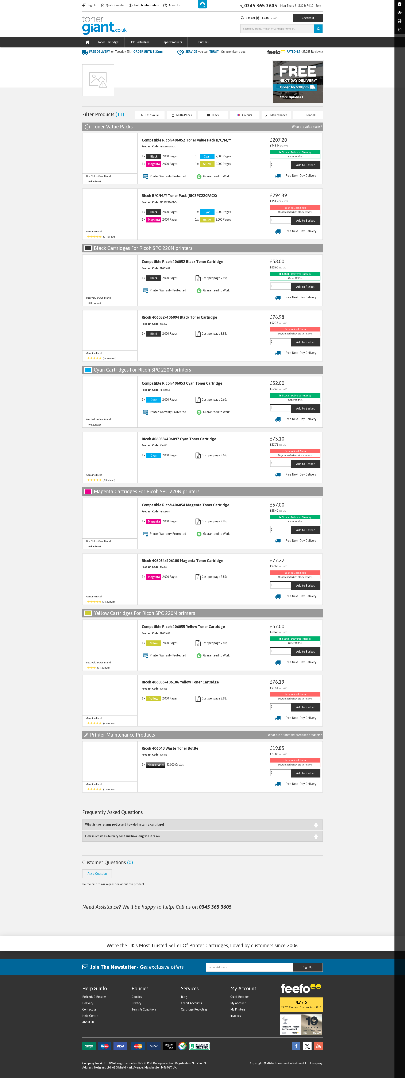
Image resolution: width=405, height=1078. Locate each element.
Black (215, 115)
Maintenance (278, 115)
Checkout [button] (308, 18)
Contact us (89, 1009)
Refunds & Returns (94, 996)
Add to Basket (305, 165)
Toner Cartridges (108, 42)
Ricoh (130, 60)
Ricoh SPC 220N (150, 60)
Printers (203, 42)
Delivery (87, 1003)
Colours (247, 115)
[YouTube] (317, 1046)
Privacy (136, 1003)
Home (86, 60)
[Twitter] (306, 1046)
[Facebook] (295, 1046)
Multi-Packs (184, 115)
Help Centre (90, 1015)
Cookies (137, 996)
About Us (88, 1022)
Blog (184, 996)
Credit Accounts (191, 1003)
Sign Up (308, 967)
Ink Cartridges (140, 42)
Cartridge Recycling (194, 1009)
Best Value (152, 115)
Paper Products (172, 42)
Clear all (310, 115)
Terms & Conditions (144, 1009)
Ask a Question (171, 82)
